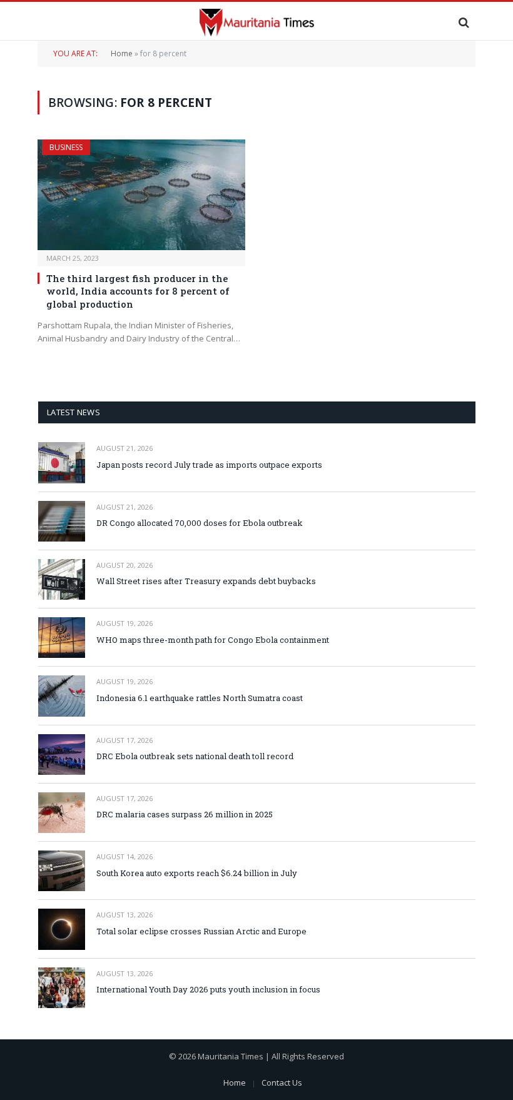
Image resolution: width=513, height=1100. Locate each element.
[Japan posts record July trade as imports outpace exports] (61, 462)
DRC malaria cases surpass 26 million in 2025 (184, 814)
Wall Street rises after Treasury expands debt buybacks (206, 581)
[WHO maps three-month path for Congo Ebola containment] (61, 637)
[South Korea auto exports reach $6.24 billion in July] (61, 870)
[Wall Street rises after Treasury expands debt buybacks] (61, 579)
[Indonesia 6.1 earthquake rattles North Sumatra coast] (61, 695)
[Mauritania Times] (256, 22)
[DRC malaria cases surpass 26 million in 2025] (61, 812)
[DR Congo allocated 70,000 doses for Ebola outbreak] (61, 521)
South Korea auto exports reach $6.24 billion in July (196, 873)
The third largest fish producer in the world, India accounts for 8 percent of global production (138, 291)
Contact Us (282, 1082)
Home (122, 53)
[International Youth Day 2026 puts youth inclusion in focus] (61, 987)
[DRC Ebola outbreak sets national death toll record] (61, 754)
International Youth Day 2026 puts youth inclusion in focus (208, 989)
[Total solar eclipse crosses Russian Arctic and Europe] (61, 929)
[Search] (462, 22)
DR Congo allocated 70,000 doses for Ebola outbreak (199, 522)
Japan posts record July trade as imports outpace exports (209, 464)
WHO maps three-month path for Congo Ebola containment (212, 639)
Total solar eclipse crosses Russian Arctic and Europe (201, 931)
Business (66, 147)
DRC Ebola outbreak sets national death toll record (194, 756)
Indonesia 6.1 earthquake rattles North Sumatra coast (199, 698)
